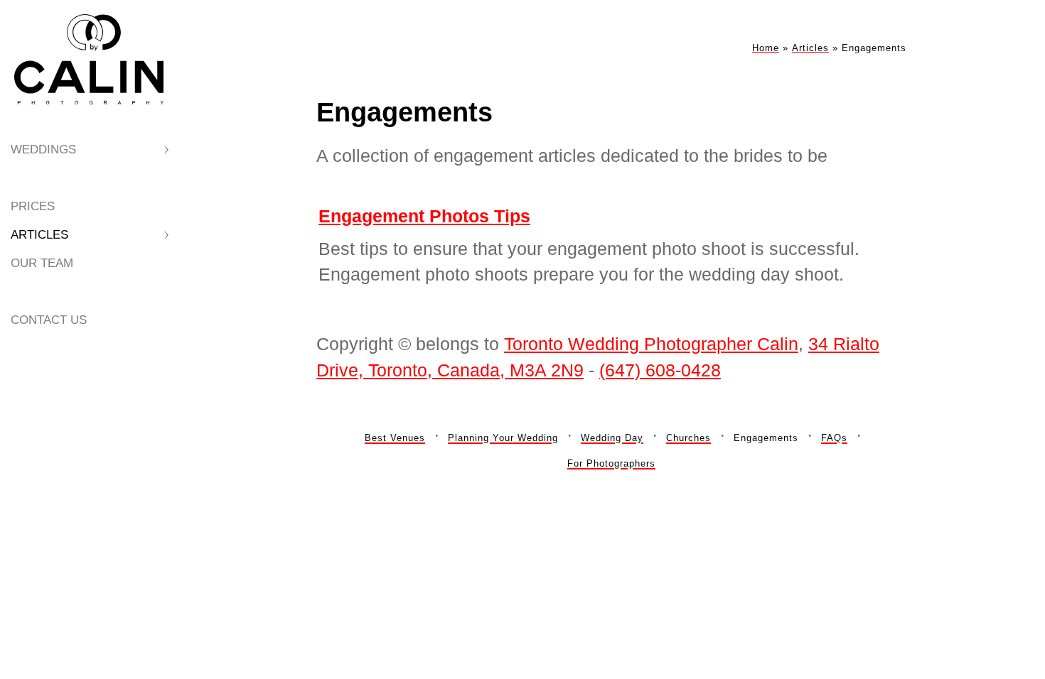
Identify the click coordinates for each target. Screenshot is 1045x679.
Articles (39, 234)
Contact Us (49, 320)
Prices (33, 206)
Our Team (42, 263)
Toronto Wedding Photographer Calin (651, 344)
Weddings (43, 149)
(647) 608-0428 (660, 370)
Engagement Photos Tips (424, 216)
